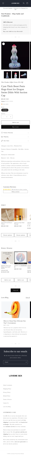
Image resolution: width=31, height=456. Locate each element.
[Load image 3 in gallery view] (23, 74)
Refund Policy (6, 396)
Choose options (7, 235)
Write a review (15, 191)
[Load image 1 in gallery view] (7, 74)
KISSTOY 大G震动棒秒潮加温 (20, 266)
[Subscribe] (26, 362)
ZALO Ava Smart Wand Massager (19, 223)
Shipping (3, 101)
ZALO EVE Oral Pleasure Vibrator (6, 223)
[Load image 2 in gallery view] (15, 74)
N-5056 (5, 110)
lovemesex (13, 453)
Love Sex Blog (7, 406)
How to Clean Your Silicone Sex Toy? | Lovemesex (15, 322)
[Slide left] (12, 37)
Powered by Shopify (19, 453)
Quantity (3, 113)
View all (15, 290)
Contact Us (6, 403)
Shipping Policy (7, 388)
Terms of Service (7, 399)
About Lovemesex (7, 385)
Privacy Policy (6, 392)
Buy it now (15, 127)
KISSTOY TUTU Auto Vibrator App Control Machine (6, 267)
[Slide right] (19, 37)
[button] (3, 3)
